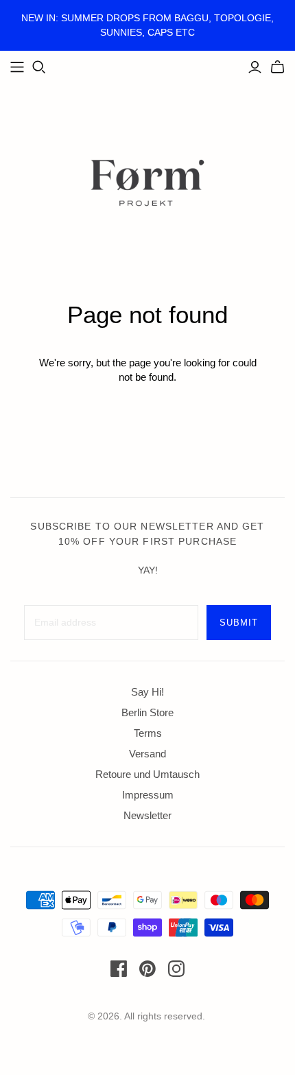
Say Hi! (147, 692)
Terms (148, 733)
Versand (147, 753)
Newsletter (147, 815)
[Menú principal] (17, 67)
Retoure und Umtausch (147, 774)
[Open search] (39, 67)
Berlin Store (147, 712)
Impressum (148, 795)
